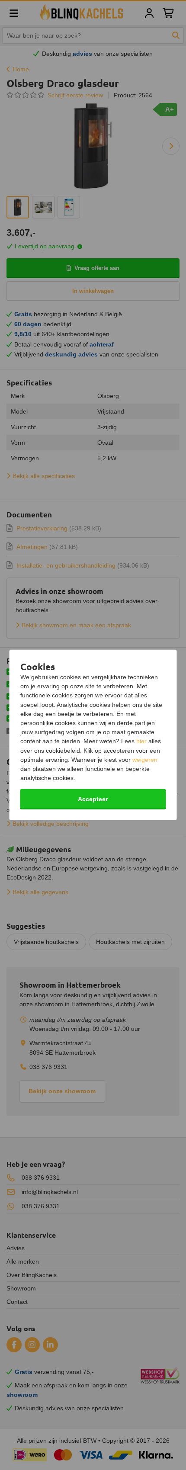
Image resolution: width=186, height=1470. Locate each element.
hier (141, 741)
